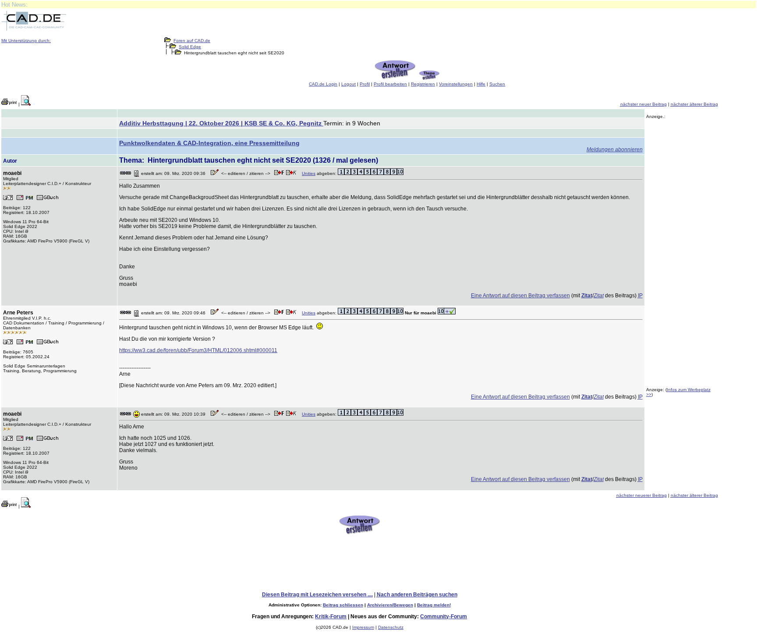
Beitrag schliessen (343, 604)
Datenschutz (390, 627)
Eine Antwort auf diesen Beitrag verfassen (520, 295)
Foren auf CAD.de (191, 40)
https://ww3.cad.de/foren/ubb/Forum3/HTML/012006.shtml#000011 (198, 350)
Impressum (363, 627)
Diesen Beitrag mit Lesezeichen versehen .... (317, 595)
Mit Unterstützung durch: (26, 40)
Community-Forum (443, 616)
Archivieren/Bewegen (390, 604)
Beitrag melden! (434, 604)
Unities (308, 173)
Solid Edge (190, 46)
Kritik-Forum (331, 616)
